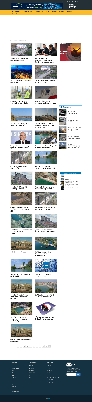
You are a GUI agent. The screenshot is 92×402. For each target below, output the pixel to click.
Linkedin (32, 370)
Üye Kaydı (50, 379)
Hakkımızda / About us (53, 377)
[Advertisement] (46, 26)
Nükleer (69, 11)
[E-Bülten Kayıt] (80, 1)
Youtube (32, 375)
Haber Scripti (45, 398)
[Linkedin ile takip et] (70, 1)
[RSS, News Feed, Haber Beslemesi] (77, 1)
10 (46, 346)
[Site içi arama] (62, 1)
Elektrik (17, 11)
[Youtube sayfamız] (75, 1)
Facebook (32, 365)
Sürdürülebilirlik (15, 391)
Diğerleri (14, 14)
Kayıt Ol (79, 374)
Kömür (48, 11)
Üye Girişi (50, 382)
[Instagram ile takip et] (72, 1)
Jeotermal (14, 379)
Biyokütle (14, 377)
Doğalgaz (61, 11)
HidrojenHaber (67, 173)
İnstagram (32, 372)
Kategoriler (14, 362)
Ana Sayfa (50, 365)
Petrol (54, 11)
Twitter (32, 368)
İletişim (50, 370)
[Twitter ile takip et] (67, 1)
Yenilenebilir (39, 11)
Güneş (13, 373)
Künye (49, 368)
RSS (31, 377)
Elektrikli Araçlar (28, 11)
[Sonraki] (49, 346)
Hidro (13, 370)
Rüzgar (13, 375)
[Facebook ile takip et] (64, 1)
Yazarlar (50, 375)
